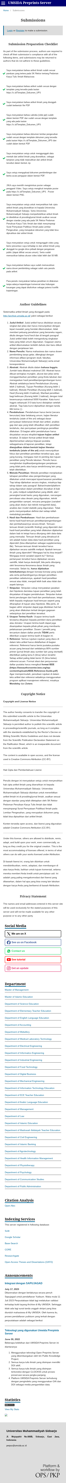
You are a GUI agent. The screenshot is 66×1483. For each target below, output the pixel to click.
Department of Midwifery (17, 1032)
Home (6, 10)
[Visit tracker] (6, 1415)
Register (20, 30)
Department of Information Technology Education (29, 1088)
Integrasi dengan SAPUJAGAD (23, 1283)
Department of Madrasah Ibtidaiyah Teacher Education (32, 1130)
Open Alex (10, 1205)
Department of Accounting (18, 1025)
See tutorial (18, 959)
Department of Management (19, 1109)
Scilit (7, 1231)
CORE (8, 1249)
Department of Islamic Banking (20, 1144)
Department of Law (14, 1116)
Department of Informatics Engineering (24, 1053)
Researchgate (12, 1256)
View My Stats (12, 1409)
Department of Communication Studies (24, 1179)
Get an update (20, 968)
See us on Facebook (24, 942)
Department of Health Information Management (29, 1158)
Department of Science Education (22, 1004)
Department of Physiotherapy (19, 1165)
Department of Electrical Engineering (23, 1046)
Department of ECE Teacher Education (24, 1095)
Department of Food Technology (21, 1067)
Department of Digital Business (20, 1074)
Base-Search (11, 1243)
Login (10, 30)
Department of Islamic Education (21, 1123)
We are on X (19, 933)
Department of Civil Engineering (21, 1137)
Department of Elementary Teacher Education (28, 1011)
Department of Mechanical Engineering (24, 1081)
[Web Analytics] (9, 1405)
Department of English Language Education (27, 1018)
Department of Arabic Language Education (26, 1102)
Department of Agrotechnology (20, 1151)
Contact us (18, 951)
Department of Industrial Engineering (23, 1060)
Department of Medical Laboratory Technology (28, 1039)
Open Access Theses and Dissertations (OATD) (29, 1262)
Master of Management (17, 990)
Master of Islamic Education (19, 997)
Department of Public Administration (23, 1186)
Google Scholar (13, 1237)
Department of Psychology (18, 1172)
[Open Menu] (3, 3)
